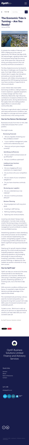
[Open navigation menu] (26, 3)
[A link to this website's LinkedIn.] (7, 427)
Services (5, 371)
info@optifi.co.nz (7, 390)
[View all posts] (1, 12)
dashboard (13, 438)
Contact (5, 377)
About (4, 373)
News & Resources (8, 375)
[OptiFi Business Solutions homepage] (12, 3)
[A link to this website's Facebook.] (3, 427)
